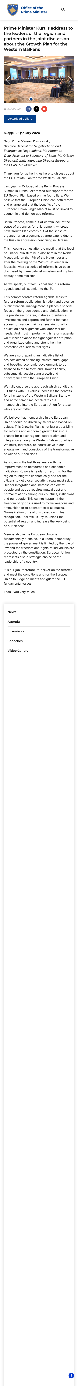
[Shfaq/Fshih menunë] (71, 9)
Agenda (14, 621)
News (12, 612)
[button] (8, 80)
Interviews (16, 631)
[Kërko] (63, 9)
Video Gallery (18, 650)
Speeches (15, 641)
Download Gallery (20, 118)
